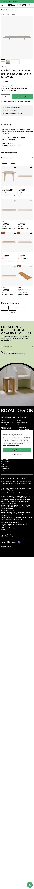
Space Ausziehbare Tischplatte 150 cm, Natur (23, 290)
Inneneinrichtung (22, 422)
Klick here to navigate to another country (14, 493)
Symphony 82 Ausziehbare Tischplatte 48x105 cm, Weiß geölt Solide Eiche (8, 256)
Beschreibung (6, 125)
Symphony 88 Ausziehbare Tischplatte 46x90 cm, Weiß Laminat (24, 224)
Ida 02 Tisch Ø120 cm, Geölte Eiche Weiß (7, 190)
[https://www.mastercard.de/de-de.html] (8, 542)
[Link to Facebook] (2, 535)
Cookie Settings (17, 454)
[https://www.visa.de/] (3, 542)
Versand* (4, 425)
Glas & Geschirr (22, 427)
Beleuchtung (21, 425)
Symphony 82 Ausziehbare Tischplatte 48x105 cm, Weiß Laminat (24, 256)
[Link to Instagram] (6, 535)
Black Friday (4, 466)
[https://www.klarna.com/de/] (13, 542)
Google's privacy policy (13, 445)
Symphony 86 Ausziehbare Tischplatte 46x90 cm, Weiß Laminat (24, 190)
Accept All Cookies (17, 450)
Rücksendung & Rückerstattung (6, 428)
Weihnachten (5, 471)
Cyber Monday (5, 468)
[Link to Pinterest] (11, 535)
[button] (29, 5)
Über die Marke (6, 158)
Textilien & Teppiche (23, 429)
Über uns (4, 420)
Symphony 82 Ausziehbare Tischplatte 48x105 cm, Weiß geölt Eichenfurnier (8, 290)
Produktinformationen (9, 153)
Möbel (19, 420)
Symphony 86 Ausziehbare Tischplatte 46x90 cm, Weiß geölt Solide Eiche (8, 224)
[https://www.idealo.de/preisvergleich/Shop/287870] (19, 542)
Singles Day (4, 463)
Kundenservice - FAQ (7, 422)
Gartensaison (5, 459)
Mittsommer (5, 461)
